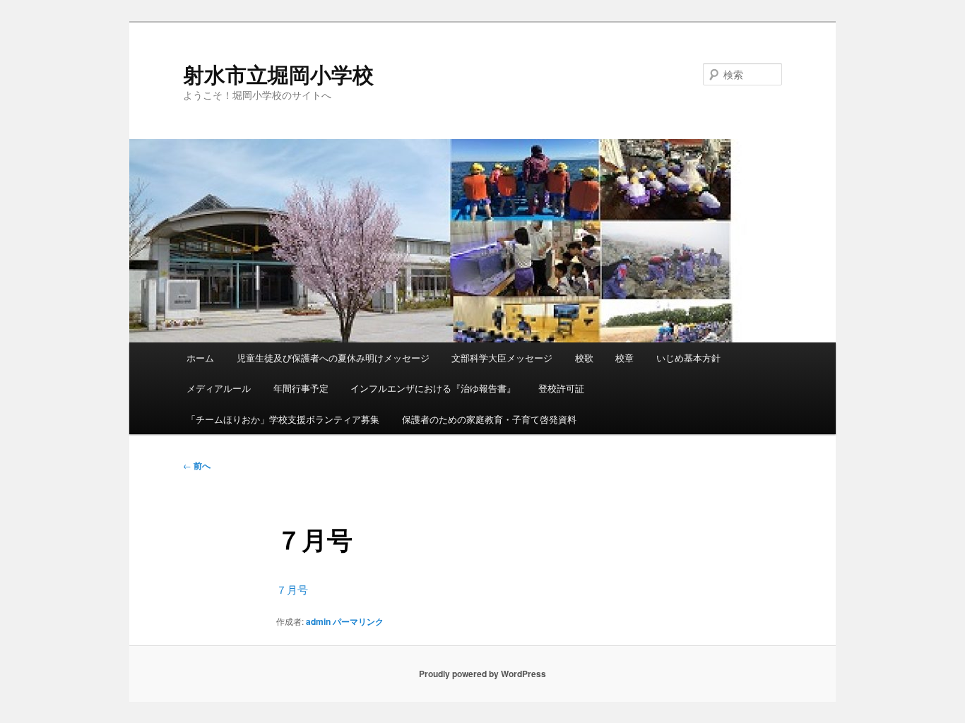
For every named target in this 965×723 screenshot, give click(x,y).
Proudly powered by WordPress (482, 673)
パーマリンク (358, 621)
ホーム (200, 357)
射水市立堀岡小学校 (278, 74)
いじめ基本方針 (688, 357)
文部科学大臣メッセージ (501, 357)
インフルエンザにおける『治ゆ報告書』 (433, 388)
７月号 (292, 589)
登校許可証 (561, 388)
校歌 (584, 357)
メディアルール (219, 388)
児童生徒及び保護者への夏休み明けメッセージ (333, 357)
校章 (624, 357)
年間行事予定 (300, 388)
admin (318, 621)
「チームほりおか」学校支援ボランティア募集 (283, 419)
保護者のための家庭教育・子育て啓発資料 (489, 419)
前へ (197, 465)
